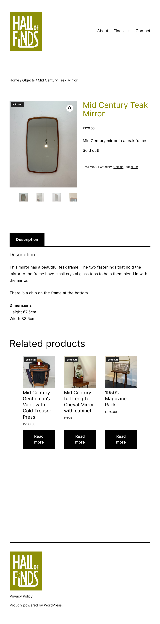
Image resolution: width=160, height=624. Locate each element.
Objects (28, 80)
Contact (143, 30)
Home (14, 80)
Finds (119, 30)
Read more (39, 439)
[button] (69, 108)
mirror (134, 166)
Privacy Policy (21, 596)
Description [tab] (27, 239)
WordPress (53, 605)
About (102, 30)
